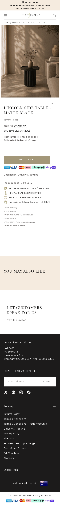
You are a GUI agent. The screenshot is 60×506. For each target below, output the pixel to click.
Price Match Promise (15, 448)
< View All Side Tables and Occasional (20, 222)
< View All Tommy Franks (14, 225)
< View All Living (10, 207)
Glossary (9, 458)
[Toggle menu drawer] (6, 16)
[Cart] (54, 16)
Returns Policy (12, 414)
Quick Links (11, 469)
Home (6, 23)
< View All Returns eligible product (18, 215)
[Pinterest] (13, 392)
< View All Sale (10, 218)
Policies (8, 406)
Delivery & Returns (28, 175)
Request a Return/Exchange (19, 443)
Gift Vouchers (11, 453)
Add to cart (27, 159)
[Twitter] (5, 392)
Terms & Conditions (15, 419)
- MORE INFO (36, 197)
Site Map (9, 438)
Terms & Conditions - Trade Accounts (25, 423)
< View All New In (11, 211)
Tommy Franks (11, 120)
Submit (47, 381)
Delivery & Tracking (14, 428)
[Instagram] (21, 392)
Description (10, 175)
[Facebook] (28, 392)
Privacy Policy (11, 433)
